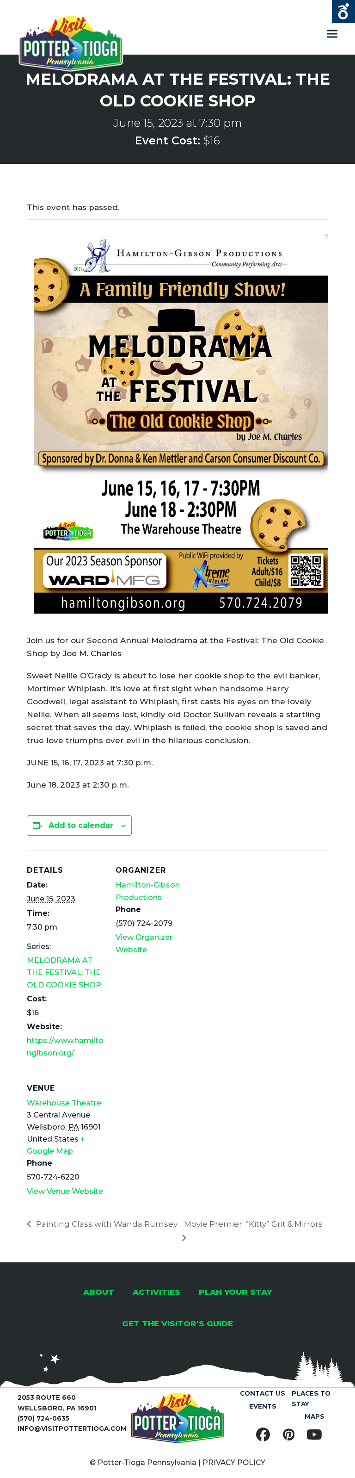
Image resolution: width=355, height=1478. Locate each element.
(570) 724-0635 (43, 1418)
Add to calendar (81, 825)
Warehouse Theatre (64, 1103)
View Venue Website (65, 1191)
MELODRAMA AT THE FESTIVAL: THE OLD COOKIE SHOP (64, 972)
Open (343, 11)
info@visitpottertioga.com (72, 1428)
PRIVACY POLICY (233, 1462)
